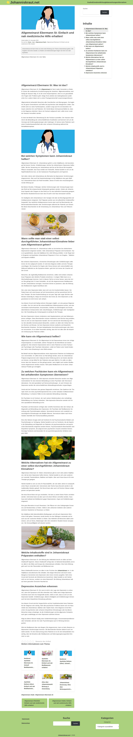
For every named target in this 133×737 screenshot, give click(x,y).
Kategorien (107, 722)
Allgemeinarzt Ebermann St (44, 695)
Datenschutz (26, 723)
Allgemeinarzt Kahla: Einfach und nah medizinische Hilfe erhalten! (61, 703)
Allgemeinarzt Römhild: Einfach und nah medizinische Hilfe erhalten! (34, 703)
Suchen (85, 8)
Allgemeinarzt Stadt (41, 42)
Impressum (25, 719)
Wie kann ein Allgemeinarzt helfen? (95, 47)
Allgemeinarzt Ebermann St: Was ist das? (97, 30)
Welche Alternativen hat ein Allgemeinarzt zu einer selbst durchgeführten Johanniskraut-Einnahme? (96, 61)
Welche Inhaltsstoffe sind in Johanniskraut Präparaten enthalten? (95, 68)
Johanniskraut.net (24, 2)
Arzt (33, 42)
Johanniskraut (62, 570)
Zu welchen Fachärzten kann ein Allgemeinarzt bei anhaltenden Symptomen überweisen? (96, 53)
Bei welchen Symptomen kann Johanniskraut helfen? (96, 34)
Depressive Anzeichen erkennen (96, 73)
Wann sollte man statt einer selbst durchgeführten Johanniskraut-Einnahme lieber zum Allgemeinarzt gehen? (96, 41)
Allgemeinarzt (45, 89)
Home (29, 42)
